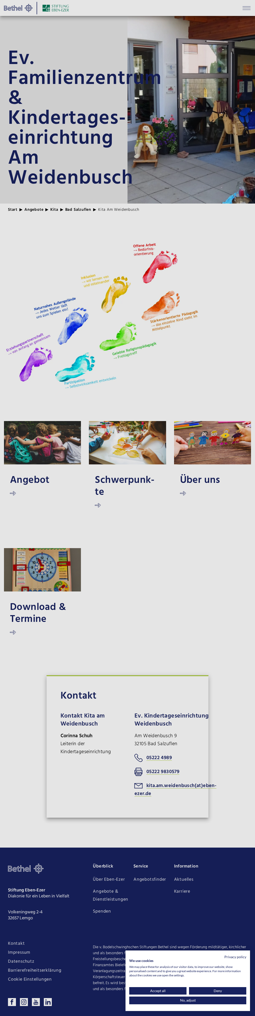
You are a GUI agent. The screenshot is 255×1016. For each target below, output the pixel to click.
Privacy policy (235, 957)
